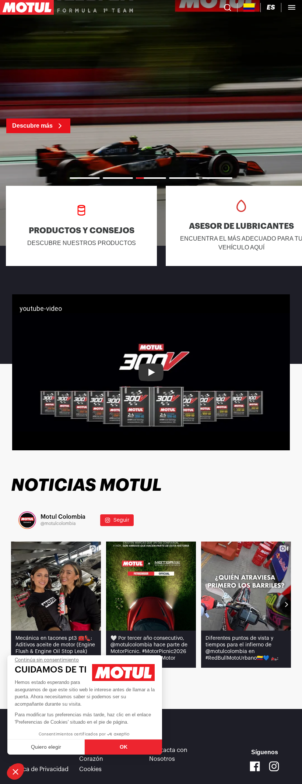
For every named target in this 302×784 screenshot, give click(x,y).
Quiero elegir (46, 747)
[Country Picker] (249, 7)
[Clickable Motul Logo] (27, 7)
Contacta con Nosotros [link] (168, 754)
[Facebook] (255, 766)
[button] (15, 771)
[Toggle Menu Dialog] (291, 7)
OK (123, 747)
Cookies (90, 769)
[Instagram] (274, 766)
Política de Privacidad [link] (39, 769)
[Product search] (227, 7)
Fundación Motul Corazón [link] (103, 754)
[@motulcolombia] (27, 520)
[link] (32, 121)
